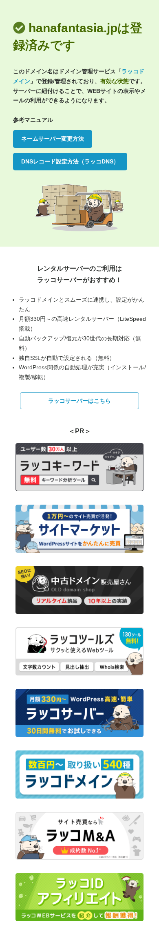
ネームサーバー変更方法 (52, 138)
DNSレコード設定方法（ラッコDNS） (70, 161)
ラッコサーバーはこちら (79, 400)
